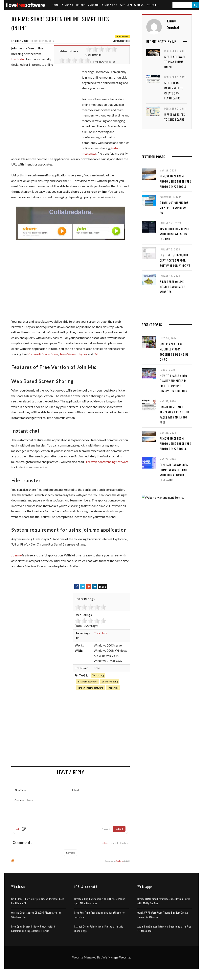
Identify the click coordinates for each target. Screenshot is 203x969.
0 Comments (122, 36)
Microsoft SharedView (42, 354)
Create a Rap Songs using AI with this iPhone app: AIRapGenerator (99, 901)
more (102, 586)
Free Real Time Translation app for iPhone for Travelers (99, 914)
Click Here (100, 633)
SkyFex (82, 354)
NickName (20, 789)
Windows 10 (109, 5)
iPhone (80, 5)
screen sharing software (90, 687)
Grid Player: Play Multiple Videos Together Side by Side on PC (37, 901)
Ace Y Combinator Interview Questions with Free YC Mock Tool (164, 928)
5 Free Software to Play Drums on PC (175, 62)
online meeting (110, 681)
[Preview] (23, 829)
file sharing (98, 675)
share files (113, 687)
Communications (121, 40)
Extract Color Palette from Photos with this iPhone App (98, 928)
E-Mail (75, 789)
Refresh (70, 852)
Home (55, 5)
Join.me (16, 555)
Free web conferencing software (106, 462)
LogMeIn (17, 59)
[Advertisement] (44, 113)
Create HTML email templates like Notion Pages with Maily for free (163, 901)
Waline (119, 861)
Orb (96, 354)
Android (93, 5)
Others (151, 5)
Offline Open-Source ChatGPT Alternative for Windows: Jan (36, 914)
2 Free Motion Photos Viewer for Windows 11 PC (175, 207)
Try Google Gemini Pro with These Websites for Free (174, 234)
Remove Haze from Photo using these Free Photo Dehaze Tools (175, 181)
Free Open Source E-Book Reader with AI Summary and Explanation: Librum (33, 928)
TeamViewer (68, 354)
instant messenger (88, 681)
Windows (67, 5)
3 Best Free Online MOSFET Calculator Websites (172, 286)
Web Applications (132, 5)
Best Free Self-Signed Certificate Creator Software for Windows (175, 260)
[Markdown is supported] (18, 829)
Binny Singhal (22, 40)
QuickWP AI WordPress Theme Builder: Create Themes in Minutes (162, 914)
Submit (119, 828)
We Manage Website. (116, 957)
